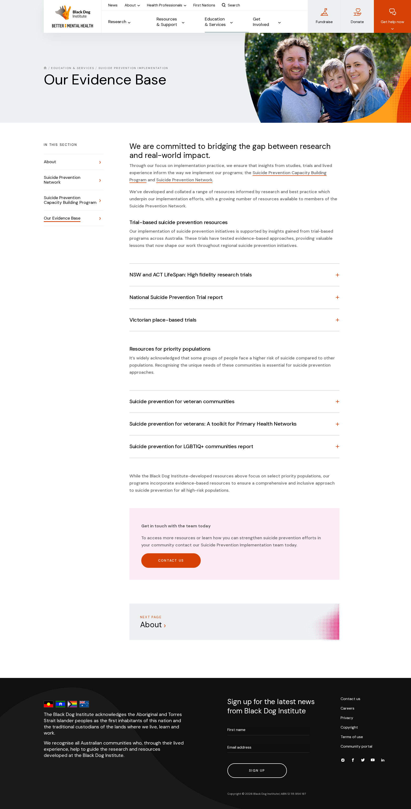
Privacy (347, 717)
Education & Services (72, 68)
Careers (347, 708)
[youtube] (373, 760)
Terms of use (352, 736)
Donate (357, 21)
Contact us (350, 698)
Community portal (356, 746)
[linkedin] (383, 760)
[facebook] (353, 760)
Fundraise (324, 21)
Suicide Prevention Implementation (133, 68)
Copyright (349, 727)
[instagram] (343, 760)
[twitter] (363, 760)
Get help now (392, 21)
